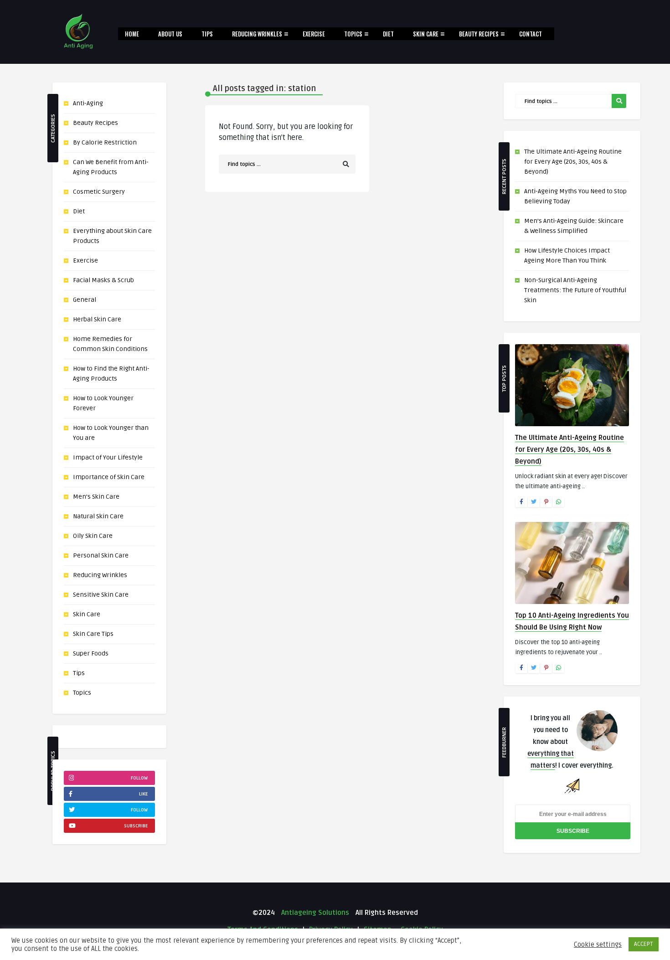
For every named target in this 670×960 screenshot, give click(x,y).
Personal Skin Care (101, 555)
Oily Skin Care (93, 536)
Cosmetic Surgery (99, 192)
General (84, 300)
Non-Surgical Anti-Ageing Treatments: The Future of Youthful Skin (575, 290)
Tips (207, 33)
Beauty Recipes (479, 33)
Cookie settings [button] (598, 944)
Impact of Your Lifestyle (108, 457)
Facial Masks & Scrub (103, 280)
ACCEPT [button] (643, 944)
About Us (170, 33)
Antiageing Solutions (314, 912)
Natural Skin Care (98, 516)
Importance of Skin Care (108, 477)
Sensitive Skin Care (101, 595)
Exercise (314, 33)
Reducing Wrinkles (257, 33)
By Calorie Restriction (105, 142)
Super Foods (90, 653)
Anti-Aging (88, 103)
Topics (353, 33)
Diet (388, 33)
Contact (530, 33)
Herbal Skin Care (97, 319)
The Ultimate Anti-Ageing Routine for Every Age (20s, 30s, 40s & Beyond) (573, 161)
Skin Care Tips (93, 634)
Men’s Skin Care (96, 497)
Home (132, 33)
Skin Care (425, 33)
